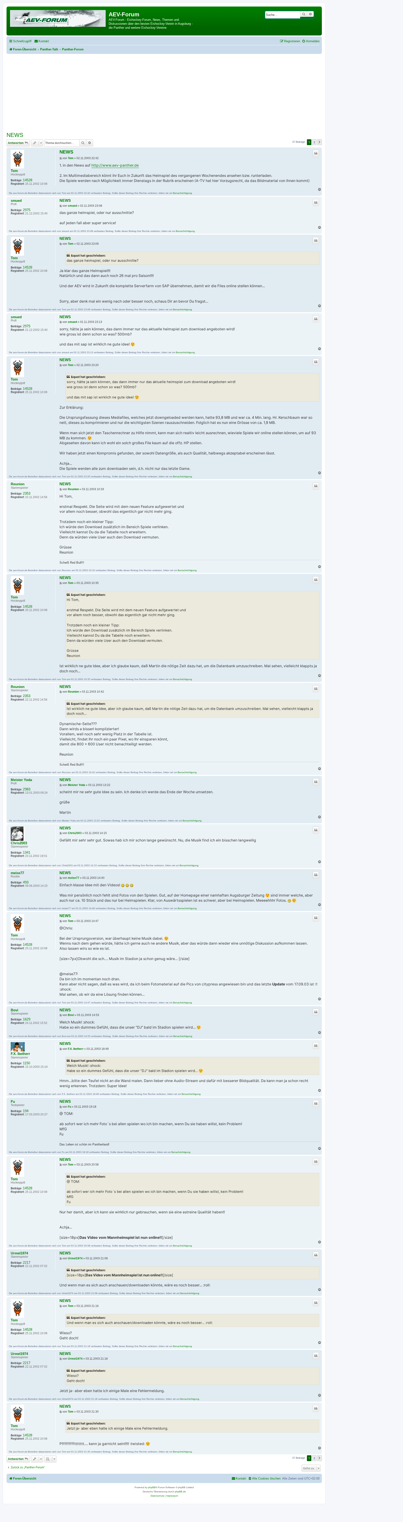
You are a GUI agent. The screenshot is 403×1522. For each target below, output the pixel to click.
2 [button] (314, 142)
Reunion (17, 484)
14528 (27, 180)
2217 (26, 1262)
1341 (26, 852)
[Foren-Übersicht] (58, 18)
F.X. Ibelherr (20, 1053)
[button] (319, 142)
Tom (14, 170)
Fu (13, 1101)
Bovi (14, 1010)
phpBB (152, 1487)
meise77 (17, 873)
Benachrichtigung (182, 193)
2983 (26, 789)
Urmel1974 (19, 1253)
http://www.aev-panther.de (115, 165)
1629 (26, 1019)
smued (16, 200)
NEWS (15, 135)
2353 (26, 493)
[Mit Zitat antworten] (316, 153)
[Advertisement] (164, 89)
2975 (26, 210)
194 (25, 1111)
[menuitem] (41, 41)
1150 (26, 1063)
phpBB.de (180, 1491)
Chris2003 (19, 843)
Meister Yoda (21, 780)
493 (25, 882)
